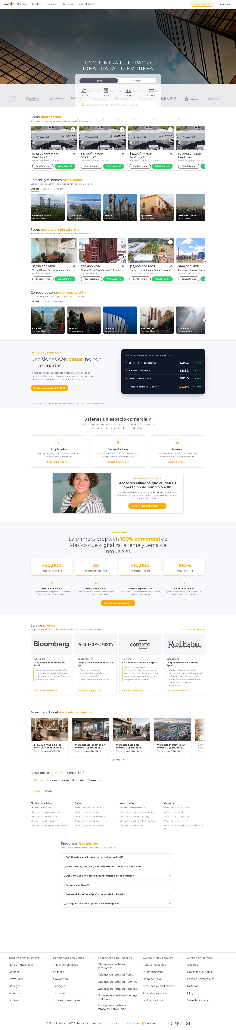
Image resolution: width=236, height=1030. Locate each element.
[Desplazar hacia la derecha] (205, 148)
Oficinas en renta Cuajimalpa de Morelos (49, 825)
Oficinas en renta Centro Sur (176, 816)
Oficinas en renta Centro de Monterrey (137, 812)
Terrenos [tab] (95, 780)
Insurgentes (142, 119)
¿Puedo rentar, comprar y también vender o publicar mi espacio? (102, 866)
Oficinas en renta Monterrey (132, 808)
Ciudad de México (41, 803)
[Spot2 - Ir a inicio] (8, 4)
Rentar (98, 81)
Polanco (108, 119)
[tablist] (118, 780)
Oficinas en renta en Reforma (117, 981)
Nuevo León (127, 803)
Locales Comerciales (200, 979)
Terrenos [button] (68, 4)
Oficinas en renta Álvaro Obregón (46, 812)
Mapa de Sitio (151, 979)
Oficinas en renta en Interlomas (111, 966)
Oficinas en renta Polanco (42, 808)
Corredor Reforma (88, 119)
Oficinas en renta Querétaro (176, 808)
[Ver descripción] (74, 153)
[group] (118, 148)
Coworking (16, 979)
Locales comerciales (66, 1000)
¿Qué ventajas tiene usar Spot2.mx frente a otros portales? (99, 875)
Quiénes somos (152, 971)
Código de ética (152, 1000)
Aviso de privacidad (155, 993)
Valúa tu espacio (198, 1000)
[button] (118, 104)
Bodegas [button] (51, 4)
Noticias (192, 986)
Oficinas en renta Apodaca (131, 825)
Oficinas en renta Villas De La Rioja (135, 816)
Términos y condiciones (158, 986)
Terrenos (15, 993)
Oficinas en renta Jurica (174, 812)
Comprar (137, 81)
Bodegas (58, 189)
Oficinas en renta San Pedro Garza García (138, 821)
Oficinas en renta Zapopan (87, 812)
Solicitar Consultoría (202, 4)
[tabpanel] (118, 809)
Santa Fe (124, 119)
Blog (190, 993)
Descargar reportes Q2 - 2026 (49, 388)
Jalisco (79, 803)
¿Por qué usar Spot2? (76, 885)
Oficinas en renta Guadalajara (88, 808)
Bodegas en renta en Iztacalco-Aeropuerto (112, 1007)
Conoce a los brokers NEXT (146, 506)
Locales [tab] (52, 780)
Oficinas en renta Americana (87, 821)
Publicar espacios (154, 964)
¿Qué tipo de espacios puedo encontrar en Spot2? (93, 857)
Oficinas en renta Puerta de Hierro (90, 816)
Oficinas (35, 189)
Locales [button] (36, 4)
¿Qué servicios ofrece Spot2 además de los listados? (95, 894)
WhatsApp (63, 166)
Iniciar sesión (224, 4)
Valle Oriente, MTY (164, 119)
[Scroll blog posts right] (201, 737)
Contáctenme (43, 166)
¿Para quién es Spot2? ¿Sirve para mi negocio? (91, 903)
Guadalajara (186, 119)
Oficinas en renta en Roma (116, 974)
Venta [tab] (49, 791)
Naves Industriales (199, 971)
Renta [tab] (37, 791)
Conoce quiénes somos (116, 603)
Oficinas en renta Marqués (176, 821)
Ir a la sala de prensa (192, 629)
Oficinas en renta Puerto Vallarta (89, 825)
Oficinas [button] (21, 4)
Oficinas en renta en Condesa (117, 988)
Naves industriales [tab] (73, 780)
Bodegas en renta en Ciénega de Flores (118, 997)
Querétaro (170, 803)
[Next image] (73, 137)
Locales (46, 189)
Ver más (116, 759)
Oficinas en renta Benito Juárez (44, 816)
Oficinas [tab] (38, 780)
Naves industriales (21, 964)
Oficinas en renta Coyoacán (43, 821)
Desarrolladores (86, 4)
